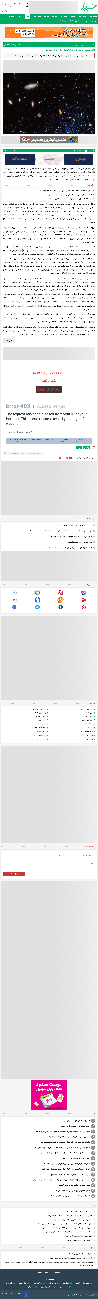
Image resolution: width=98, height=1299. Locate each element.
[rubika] (37, 595)
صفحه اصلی (93, 16)
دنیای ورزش (89, 716)
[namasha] (84, 609)
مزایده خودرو (41, 731)
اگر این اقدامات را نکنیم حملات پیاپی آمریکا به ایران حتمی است (71, 1258)
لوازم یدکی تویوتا (40, 739)
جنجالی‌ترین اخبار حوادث (38, 713)
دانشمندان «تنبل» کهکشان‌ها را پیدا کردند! (76, 525)
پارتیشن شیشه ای (39, 735)
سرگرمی (85, 21)
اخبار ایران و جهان (87, 720)
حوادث (46, 16)
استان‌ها (12, 16)
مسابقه (40, 1272)
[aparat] (60, 595)
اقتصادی (64, 16)
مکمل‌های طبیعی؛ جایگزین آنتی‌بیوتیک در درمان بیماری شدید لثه (67, 1163)
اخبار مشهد (89, 713)
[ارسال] (86, 150)
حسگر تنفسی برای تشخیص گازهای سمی (75, 1126)
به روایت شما (75, 21)
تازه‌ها (93, 1113)
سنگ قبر (90, 727)
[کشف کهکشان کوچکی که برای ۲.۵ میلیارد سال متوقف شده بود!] (70, 458)
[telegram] (14, 595)
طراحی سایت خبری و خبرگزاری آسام (11, 1294)
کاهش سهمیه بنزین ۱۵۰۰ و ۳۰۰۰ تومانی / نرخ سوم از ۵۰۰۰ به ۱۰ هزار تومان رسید (65, 190)
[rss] (5, 11)
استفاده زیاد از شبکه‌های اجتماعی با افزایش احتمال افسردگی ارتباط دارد (65, 1153)
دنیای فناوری (42, 720)
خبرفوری (74, 1294)
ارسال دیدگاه (14, 874)
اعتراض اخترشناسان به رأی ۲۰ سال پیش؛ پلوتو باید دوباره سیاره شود (66, 1169)
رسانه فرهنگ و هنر (87, 709)
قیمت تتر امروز (40, 723)
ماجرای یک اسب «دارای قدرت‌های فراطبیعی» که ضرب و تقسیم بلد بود (65, 1142)
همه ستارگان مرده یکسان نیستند (80, 542)
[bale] (84, 595)
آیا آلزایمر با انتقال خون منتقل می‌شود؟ (76, 1120)
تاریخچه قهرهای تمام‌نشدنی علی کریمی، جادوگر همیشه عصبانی (70, 194)
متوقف (79, 447)
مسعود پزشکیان (46, 1286)
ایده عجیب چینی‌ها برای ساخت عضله (76, 1158)
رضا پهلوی (30, 1286)
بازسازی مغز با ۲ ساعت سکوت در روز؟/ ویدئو (74, 1185)
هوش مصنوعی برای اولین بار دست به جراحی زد (73, 1190)
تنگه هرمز (22, 1283)
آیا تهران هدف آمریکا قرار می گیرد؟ (81, 1254)
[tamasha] (84, 602)
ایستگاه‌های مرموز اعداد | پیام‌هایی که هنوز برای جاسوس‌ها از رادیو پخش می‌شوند (61, 1180)
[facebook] (60, 458)
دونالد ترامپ (37, 1283)
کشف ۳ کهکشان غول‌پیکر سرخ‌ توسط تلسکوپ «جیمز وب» (70, 547)
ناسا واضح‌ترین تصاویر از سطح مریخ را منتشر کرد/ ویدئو (70, 1196)
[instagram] (14, 602)
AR (27, 6)
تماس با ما (49, 1272)
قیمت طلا (8, 1283)
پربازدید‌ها (91, 1205)
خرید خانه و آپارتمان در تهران (83, 731)
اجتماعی (55, 16)
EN (27, 3)
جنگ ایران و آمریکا (82, 1283)
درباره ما (58, 1272)
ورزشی (20, 16)
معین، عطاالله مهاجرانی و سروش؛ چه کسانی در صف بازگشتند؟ (71, 198)
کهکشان (87, 447)
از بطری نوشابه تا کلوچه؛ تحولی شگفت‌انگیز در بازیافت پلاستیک (67, 1137)
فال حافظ (52, 1283)
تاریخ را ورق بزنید (87, 723)
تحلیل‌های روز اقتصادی (38, 709)
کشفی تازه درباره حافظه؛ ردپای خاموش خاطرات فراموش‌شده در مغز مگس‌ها (63, 1131)
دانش (28, 16)
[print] (89, 150)
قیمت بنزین (64, 1286)
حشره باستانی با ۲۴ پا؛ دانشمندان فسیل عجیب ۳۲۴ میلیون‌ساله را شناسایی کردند (61, 1147)
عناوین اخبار (82, 16)
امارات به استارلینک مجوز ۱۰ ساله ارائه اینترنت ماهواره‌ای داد (69, 1174)
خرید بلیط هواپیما (39, 727)
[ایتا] (60, 602)
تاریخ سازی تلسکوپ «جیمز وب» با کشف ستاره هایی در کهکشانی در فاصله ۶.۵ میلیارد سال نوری (56, 530)
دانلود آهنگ (89, 735)
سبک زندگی (37, 16)
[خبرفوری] (87, 7)
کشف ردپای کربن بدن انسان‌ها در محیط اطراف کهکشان (71, 536)
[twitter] (67, 458)
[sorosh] (37, 602)
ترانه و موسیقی (41, 716)
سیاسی (73, 16)
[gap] (14, 609)
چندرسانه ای (63, 21)
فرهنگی (94, 21)
